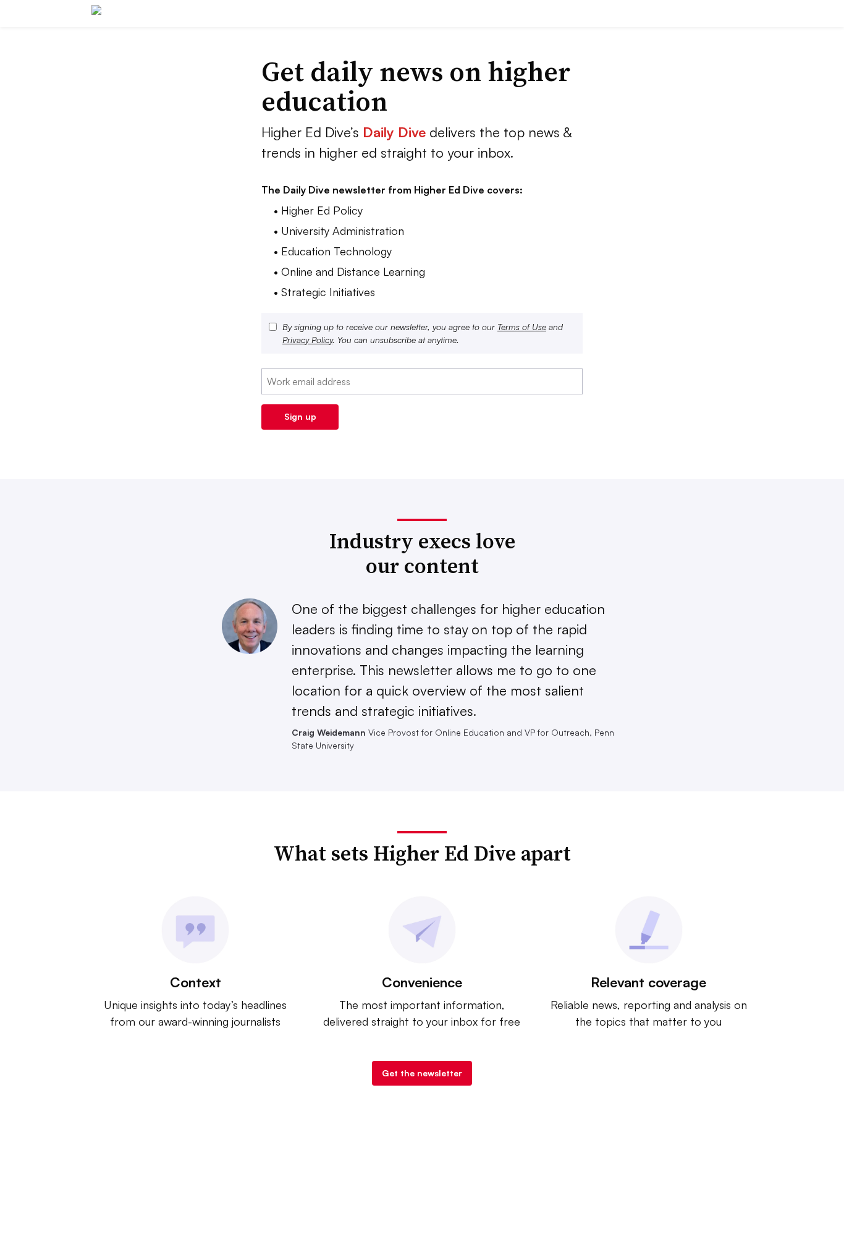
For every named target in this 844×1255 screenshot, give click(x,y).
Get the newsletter (422, 1073)
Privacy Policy (307, 339)
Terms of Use (521, 326)
